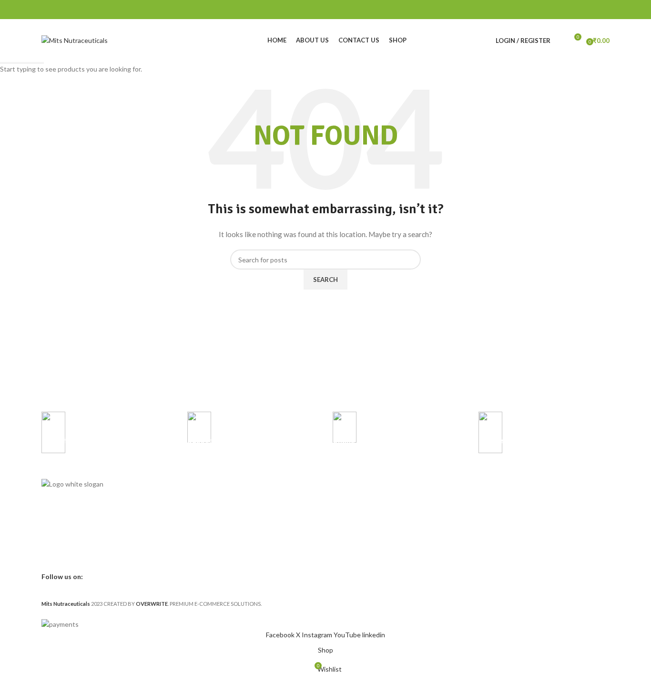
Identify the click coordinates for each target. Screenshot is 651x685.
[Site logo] (74, 40)
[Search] (560, 40)
